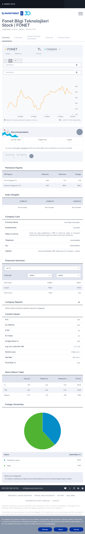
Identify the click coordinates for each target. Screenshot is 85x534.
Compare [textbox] (51, 49)
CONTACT (55, 501)
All (79, 302)
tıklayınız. (41, 308)
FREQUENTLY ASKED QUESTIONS (20, 495)
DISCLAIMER (70, 495)
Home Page (6, 29)
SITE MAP (60, 495)
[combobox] (52, 50)
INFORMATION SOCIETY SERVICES (38, 501)
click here (24, 148)
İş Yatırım (16, 13)
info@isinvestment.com (33, 488)
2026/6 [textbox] (32, 275)
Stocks (21, 29)
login (17, 148)
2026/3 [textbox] (60, 275)
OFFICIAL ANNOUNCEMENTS (44, 495)
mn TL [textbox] (8, 268)
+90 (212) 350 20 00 (10, 488)
